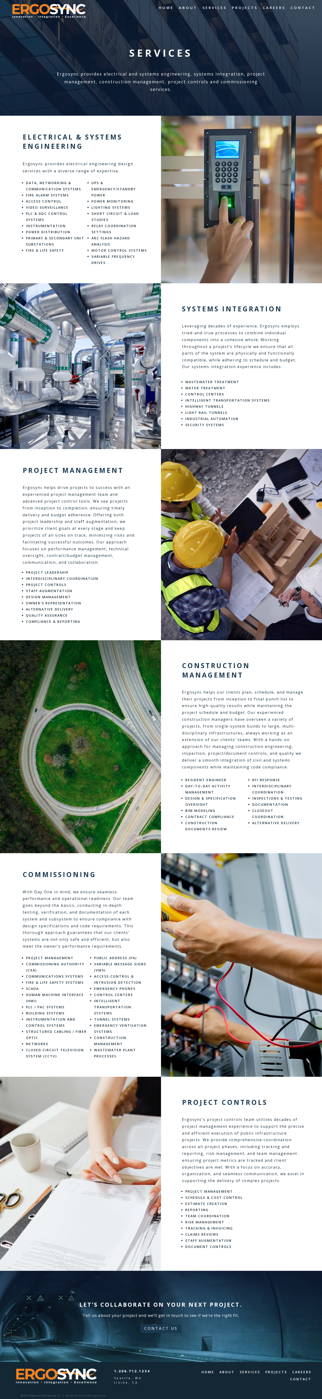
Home (166, 8)
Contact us (161, 1328)
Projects (245, 8)
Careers (274, 8)
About (188, 8)
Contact (303, 8)
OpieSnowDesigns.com (90, 1395)
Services (214, 8)
